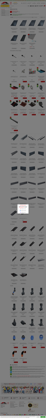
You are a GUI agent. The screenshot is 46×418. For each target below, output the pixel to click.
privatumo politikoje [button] (28, 417)
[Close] (28, 205)
